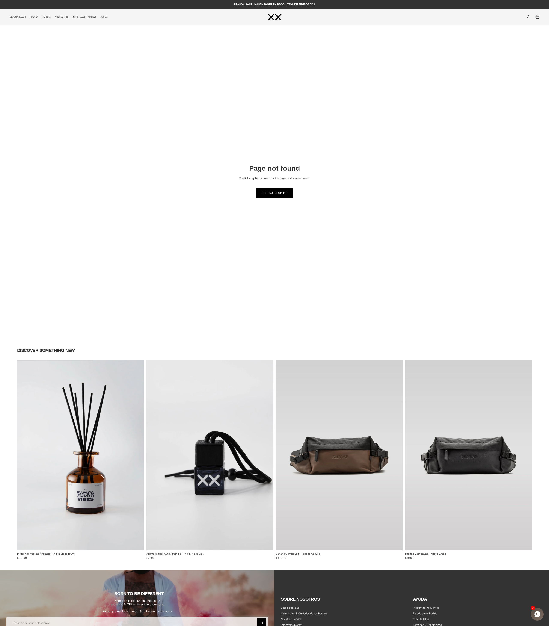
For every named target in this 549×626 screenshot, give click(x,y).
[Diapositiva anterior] (282, 455)
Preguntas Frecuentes (426, 607)
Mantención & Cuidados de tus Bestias (304, 613)
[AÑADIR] (137, 544)
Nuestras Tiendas (291, 619)
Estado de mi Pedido (425, 613)
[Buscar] (528, 17)
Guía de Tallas (421, 619)
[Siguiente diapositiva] (396, 455)
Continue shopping (274, 193)
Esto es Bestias (290, 607)
